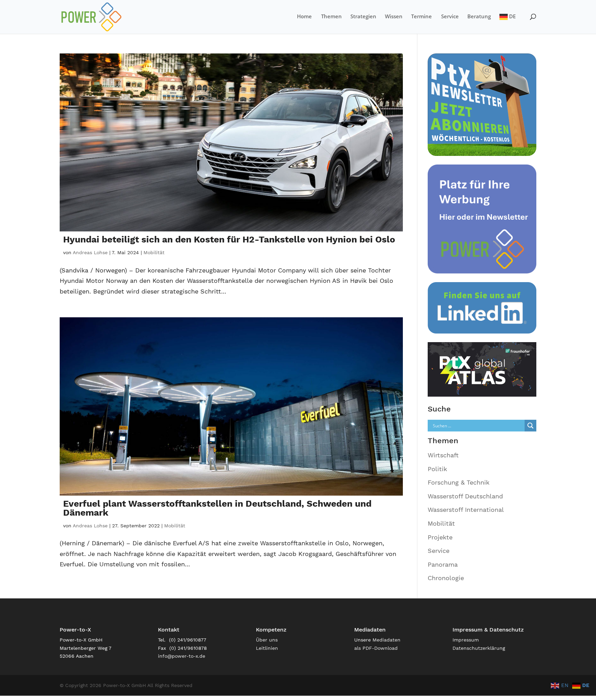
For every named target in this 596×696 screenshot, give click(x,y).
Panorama (443, 564)
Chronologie (446, 577)
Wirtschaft (443, 455)
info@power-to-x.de (181, 656)
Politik (437, 469)
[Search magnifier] (530, 425)
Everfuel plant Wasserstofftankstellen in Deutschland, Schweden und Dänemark (217, 508)
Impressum (466, 640)
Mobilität (154, 252)
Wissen (394, 17)
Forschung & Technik (458, 482)
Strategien (363, 17)
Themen (331, 17)
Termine (421, 17)
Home (304, 17)
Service (450, 17)
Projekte (440, 537)
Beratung (479, 17)
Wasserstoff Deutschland (465, 496)
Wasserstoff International (466, 509)
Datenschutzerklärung (479, 648)
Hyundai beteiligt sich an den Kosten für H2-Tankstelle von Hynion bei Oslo (229, 239)
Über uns (267, 640)
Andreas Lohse (90, 252)
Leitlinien (267, 648)
